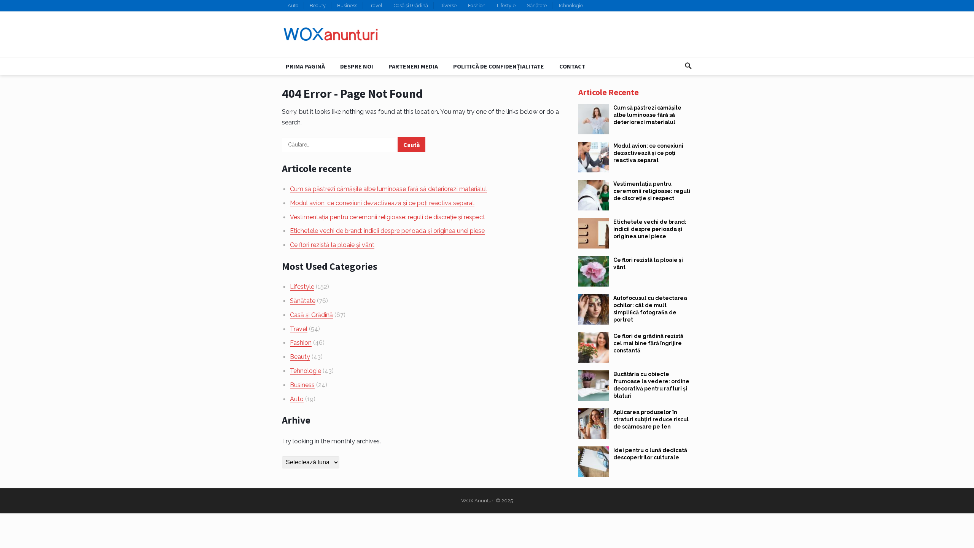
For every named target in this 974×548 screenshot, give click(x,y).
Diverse (448, 5)
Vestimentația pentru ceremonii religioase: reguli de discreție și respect (387, 217)
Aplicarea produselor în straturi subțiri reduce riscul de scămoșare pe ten (651, 419)
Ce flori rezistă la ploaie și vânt (332, 245)
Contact (572, 66)
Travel (375, 5)
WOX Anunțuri (478, 500)
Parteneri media (413, 66)
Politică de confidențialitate (498, 66)
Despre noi (356, 66)
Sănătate (537, 5)
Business (347, 5)
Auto (293, 5)
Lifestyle (506, 5)
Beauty (318, 5)
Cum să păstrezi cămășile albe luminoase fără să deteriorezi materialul (388, 189)
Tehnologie (570, 5)
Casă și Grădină (411, 5)
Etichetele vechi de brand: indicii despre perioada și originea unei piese (387, 230)
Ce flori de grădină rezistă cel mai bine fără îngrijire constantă (648, 343)
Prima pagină (305, 66)
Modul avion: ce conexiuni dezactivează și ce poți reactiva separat (382, 203)
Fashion (476, 5)
